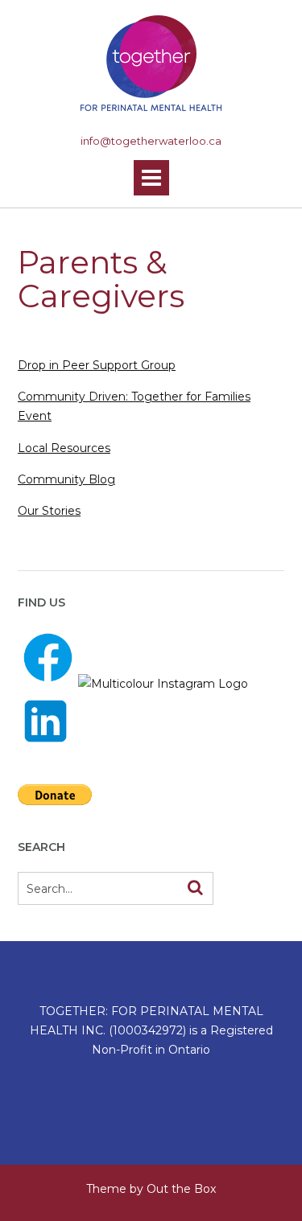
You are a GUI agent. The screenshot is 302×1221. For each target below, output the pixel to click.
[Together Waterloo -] (151, 63)
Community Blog (66, 479)
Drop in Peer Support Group (97, 365)
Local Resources (64, 448)
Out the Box (181, 1189)
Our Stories (49, 511)
